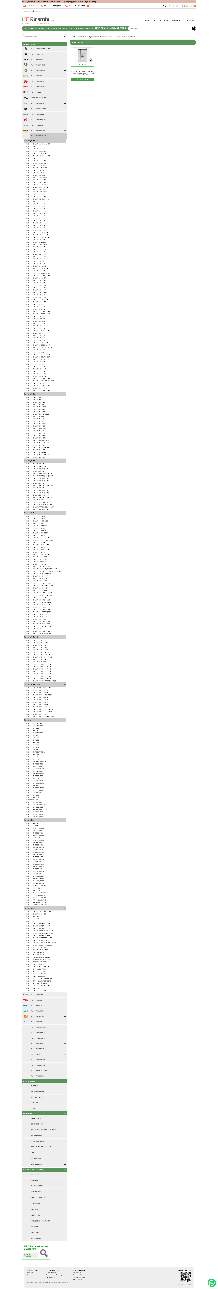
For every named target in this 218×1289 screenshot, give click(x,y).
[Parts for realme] (25, 130)
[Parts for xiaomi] (25, 1016)
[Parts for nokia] (25, 114)
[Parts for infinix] (25, 1043)
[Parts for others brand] (25, 49)
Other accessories (58, 28)
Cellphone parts (30, 28)
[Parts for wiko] (25, 1011)
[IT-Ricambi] (38, 25)
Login (176, 6)
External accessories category (80, 28)
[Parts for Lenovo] (25, 87)
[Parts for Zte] (25, 1022)
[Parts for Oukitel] (25, 1033)
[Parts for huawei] (25, 81)
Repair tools (43, 28)
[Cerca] (193, 28)
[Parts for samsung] (25, 136)
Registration (167, 6)
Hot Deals (101, 28)
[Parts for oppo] (25, 125)
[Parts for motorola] (25, 109)
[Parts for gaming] (25, 65)
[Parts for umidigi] (25, 1038)
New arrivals (118, 28)
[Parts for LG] (25, 92)
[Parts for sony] (25, 995)
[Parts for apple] (25, 54)
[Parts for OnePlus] (25, 120)
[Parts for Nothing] (25, 1027)
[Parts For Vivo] (25, 1005)
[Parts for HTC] (25, 76)
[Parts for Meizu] (25, 103)
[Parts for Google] (25, 70)
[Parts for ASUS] (25, 59)
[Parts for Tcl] (25, 1000)
